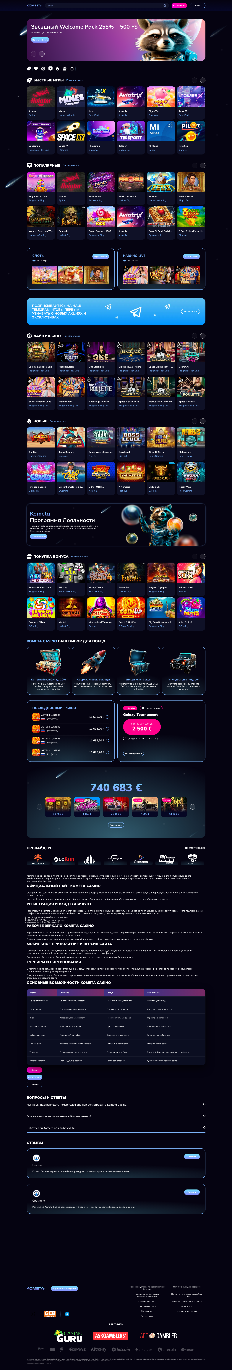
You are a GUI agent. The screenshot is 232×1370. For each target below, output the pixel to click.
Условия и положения (187, 1311)
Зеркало (34, 1084)
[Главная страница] (34, 5)
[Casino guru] (68, 1335)
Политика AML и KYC (147, 1301)
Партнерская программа (64, 1288)
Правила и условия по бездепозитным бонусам (147, 1288)
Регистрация (179, 5)
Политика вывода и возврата (187, 1287)
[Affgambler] (158, 1336)
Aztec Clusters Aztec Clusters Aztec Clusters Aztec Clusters (60, 715)
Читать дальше (133, 753)
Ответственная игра (147, 1306)
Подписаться (190, 311)
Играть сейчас (101, 256)
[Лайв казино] (43, 68)
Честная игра (187, 1306)
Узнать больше (38, 536)
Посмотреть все (74, 80)
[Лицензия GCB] (50, 1314)
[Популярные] (50, 68)
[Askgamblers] (110, 1336)
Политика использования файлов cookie (186, 1295)
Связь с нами (147, 1316)
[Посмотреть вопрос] (204, 1104)
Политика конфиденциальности (187, 1301)
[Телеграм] (67, 1314)
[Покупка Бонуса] (65, 68)
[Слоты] (36, 68)
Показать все (116, 825)
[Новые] (57, 68)
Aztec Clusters (50, 727)
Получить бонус (40, 40)
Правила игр (147, 1311)
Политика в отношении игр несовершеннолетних (147, 1295)
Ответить (192, 1156)
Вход (197, 5)
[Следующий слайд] (42, 54)
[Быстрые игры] (29, 68)
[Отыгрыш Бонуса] (72, 68)
